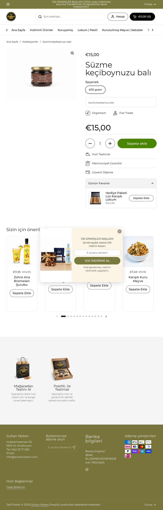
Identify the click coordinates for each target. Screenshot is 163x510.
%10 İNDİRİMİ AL (97, 261)
